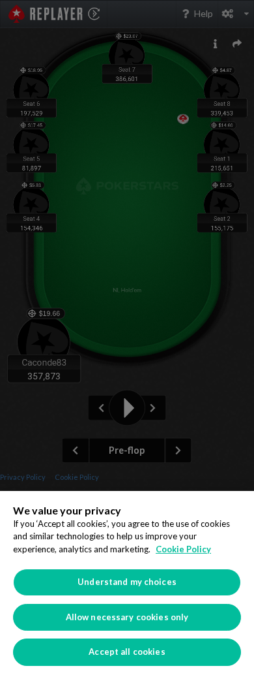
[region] (127, 585)
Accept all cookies (127, 651)
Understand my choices (127, 581)
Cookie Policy (183, 549)
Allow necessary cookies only (127, 617)
